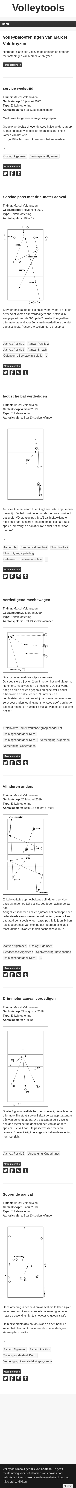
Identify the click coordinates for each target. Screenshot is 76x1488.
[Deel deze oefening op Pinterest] (18, 372)
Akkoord (68, 1486)
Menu (5, 23)
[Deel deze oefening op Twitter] (5, 173)
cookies (46, 1468)
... (46, 355)
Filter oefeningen (12, 65)
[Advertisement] (38, 1420)
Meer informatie (12, 166)
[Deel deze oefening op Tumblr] (18, 173)
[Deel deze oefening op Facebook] (12, 173)
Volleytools (38, 7)
